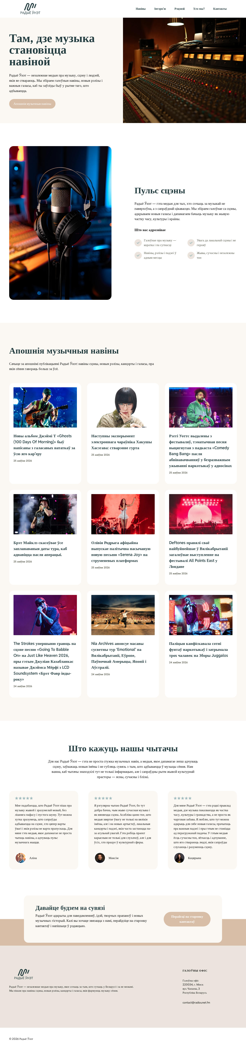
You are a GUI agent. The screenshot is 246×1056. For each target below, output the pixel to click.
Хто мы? (199, 9)
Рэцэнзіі (180, 9)
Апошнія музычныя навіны (32, 104)
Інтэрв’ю (160, 9)
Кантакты (220, 9)
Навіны (141, 9)
